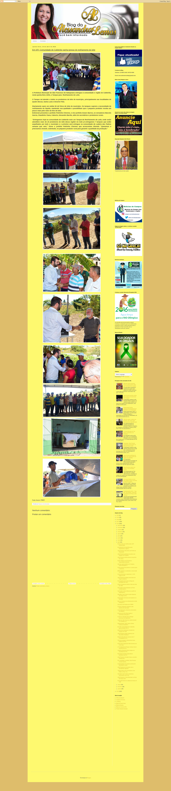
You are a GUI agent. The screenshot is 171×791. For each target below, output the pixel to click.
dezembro (120, 525)
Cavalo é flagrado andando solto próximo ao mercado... (125, 607)
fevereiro (120, 686)
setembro (120, 531)
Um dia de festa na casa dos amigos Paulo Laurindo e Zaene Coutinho (130, 480)
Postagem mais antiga (105, 583)
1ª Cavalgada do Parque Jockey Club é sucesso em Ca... (127, 647)
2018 (117, 519)
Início (35, 41)
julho (119, 536)
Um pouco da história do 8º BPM (125, 604)
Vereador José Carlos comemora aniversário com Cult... (126, 674)
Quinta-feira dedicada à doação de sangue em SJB (126, 631)
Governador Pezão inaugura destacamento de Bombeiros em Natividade (130, 409)
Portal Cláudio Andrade (122, 708)
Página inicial (72, 583)
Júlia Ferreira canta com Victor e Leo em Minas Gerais (129, 469)
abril (119, 542)
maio (119, 540)
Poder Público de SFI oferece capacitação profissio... (125, 561)
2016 (117, 523)
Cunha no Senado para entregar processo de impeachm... (125, 617)
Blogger (89, 777)
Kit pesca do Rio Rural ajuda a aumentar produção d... (125, 614)
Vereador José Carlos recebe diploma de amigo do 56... (127, 595)
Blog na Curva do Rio (121, 707)
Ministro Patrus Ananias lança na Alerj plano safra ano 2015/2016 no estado (130, 385)
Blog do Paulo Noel (121, 703)
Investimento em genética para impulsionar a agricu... (125, 548)
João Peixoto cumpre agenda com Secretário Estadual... (126, 634)
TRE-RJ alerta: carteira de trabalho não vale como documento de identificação (130, 421)
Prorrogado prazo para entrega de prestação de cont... (126, 581)
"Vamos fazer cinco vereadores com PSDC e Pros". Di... (126, 671)
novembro (120, 527)
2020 (117, 515)
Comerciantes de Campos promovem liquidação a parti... (127, 664)
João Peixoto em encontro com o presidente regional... (125, 668)
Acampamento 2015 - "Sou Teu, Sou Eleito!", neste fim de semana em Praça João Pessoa (130, 493)
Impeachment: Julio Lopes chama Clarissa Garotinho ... (126, 624)
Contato (43, 41)
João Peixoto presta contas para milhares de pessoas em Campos (130, 397)
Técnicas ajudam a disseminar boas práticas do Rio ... (126, 641)
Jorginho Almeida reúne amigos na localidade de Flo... (126, 651)
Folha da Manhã (120, 698)
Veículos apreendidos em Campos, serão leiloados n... (126, 565)
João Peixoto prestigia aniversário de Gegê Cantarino (127, 578)
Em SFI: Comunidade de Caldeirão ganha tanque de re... (126, 627)
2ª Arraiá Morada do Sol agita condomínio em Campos (129, 433)
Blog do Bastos (120, 705)
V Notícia (118, 701)
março (119, 684)
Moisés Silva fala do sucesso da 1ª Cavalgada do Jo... (126, 637)
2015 (117, 691)
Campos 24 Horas (120, 699)
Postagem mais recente (38, 583)
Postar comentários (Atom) (42, 586)
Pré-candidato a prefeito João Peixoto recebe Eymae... (127, 661)
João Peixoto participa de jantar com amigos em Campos (126, 554)
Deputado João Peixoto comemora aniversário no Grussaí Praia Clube (130, 445)
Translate (127, 376)
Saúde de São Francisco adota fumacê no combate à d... (127, 620)
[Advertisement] (71, 568)
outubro (120, 529)
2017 (117, 521)
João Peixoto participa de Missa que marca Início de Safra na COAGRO (130, 457)
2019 (117, 517)
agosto (119, 533)
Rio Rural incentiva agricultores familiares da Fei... (125, 654)
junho (119, 538)
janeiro (119, 688)
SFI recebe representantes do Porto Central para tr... (126, 588)
